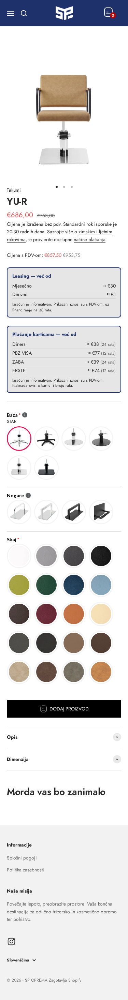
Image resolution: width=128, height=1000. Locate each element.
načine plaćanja (89, 239)
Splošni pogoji (22, 857)
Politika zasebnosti (25, 869)
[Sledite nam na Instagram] (11, 941)
